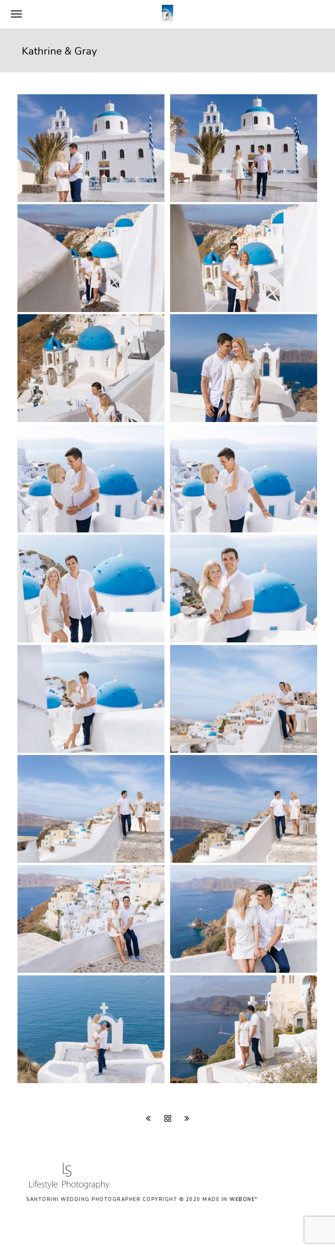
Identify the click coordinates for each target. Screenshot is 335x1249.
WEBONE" (243, 1199)
